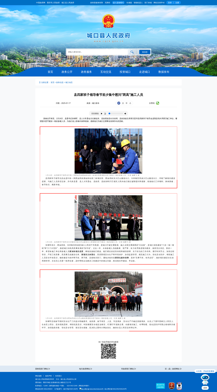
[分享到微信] (157, 103)
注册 (177, 2)
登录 (170, 2)
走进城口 (144, 72)
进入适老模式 (118, 2)
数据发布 (163, 72)
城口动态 (69, 82)
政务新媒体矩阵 (96, 2)
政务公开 (67, 72)
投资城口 (125, 72)
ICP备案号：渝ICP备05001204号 (66, 389)
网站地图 (38, 376)
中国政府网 (40, 2)
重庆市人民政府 (53, 2)
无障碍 (107, 2)
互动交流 (105, 72)
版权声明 (48, 376)
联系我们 (58, 376)
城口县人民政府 (67, 2)
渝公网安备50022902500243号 (115, 389)
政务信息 (59, 82)
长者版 (129, 2)
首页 (50, 72)
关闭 (205, 388)
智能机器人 (138, 2)
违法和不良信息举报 (160, 386)
